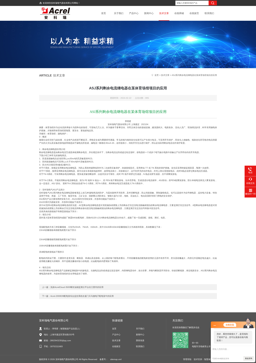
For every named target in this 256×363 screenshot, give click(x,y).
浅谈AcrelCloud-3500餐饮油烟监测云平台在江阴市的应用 (76, 287)
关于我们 (118, 13)
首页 (103, 13)
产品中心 (134, 13)
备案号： (104, 359)
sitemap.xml (115, 359)
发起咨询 (248, 358)
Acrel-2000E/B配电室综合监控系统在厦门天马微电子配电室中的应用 (82, 296)
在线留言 (194, 13)
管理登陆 (187, 359)
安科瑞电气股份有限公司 (62, 3)
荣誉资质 (140, 340)
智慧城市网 (209, 359)
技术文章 (164, 13)
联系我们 (209, 13)
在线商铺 (179, 13)
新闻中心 (149, 13)
